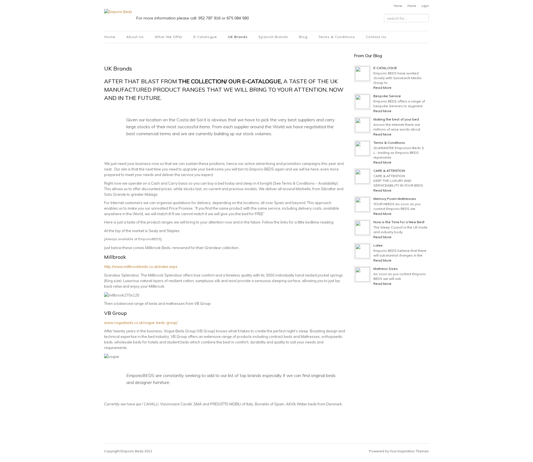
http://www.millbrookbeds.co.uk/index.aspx (140, 266)
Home (398, 6)
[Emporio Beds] (118, 11)
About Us (135, 37)
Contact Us (376, 37)
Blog (303, 37)
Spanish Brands (273, 37)
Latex (378, 245)
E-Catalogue (205, 37)
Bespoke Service (387, 96)
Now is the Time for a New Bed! (398, 222)
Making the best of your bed (396, 119)
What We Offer (169, 37)
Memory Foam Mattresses (394, 199)
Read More (382, 88)
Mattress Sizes (385, 269)
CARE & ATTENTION (389, 171)
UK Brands (238, 37)
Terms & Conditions (336, 37)
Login (425, 6)
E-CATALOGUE (385, 68)
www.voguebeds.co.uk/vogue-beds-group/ (141, 322)
